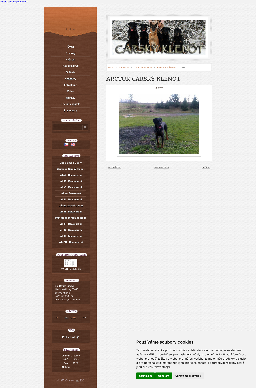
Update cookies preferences (14, 1)
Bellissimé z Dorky (71, 162)
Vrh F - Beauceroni (71, 223)
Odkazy (70, 97)
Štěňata (70, 72)
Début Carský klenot (71, 205)
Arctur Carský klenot (166, 67)
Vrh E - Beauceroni (71, 211)
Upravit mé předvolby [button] (188, 375)
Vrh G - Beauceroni (71, 230)
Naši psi (70, 59)
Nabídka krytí (71, 65)
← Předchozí (114, 167)
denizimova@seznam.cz (67, 299)
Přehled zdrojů (70, 337)
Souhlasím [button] (145, 375)
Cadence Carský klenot (70, 169)
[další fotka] (206, 124)
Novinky (71, 53)
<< (57, 317)
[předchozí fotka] (112, 124)
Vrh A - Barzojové (71, 193)
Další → (206, 167)
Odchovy (70, 78)
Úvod (110, 67)
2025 (73, 317)
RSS (82, 380)
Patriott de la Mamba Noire (70, 217)
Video (70, 91)
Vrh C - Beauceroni (71, 187)
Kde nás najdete (70, 103)
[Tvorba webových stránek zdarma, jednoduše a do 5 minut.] (77, 381)
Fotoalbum (124, 67)
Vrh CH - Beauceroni (71, 242)
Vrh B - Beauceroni (71, 181)
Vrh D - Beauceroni (71, 199)
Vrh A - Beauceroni (143, 67)
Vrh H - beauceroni (71, 236)
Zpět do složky (161, 167)
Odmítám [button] (163, 375)
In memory (70, 110)
